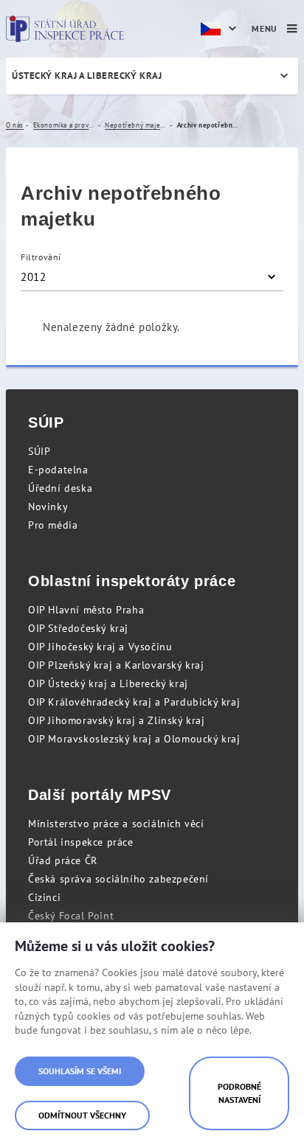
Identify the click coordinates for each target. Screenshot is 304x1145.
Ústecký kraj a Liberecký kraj (87, 75)
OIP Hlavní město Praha (86, 609)
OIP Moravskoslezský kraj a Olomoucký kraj (134, 738)
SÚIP (39, 451)
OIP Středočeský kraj (78, 628)
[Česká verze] (220, 29)
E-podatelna (58, 469)
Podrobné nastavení (239, 1093)
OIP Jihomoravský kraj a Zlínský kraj (116, 720)
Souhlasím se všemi (79, 1070)
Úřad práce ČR (62, 860)
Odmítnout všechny (82, 1115)
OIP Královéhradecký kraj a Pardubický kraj (134, 702)
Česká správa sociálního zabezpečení (118, 878)
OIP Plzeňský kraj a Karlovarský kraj (116, 665)
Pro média (52, 525)
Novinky (48, 506)
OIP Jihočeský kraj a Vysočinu (100, 646)
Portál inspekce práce (81, 842)
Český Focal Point (71, 915)
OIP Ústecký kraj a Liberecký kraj (108, 683)
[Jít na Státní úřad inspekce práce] (65, 29)
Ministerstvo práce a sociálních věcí (116, 823)
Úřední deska (60, 488)
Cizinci (44, 897)
